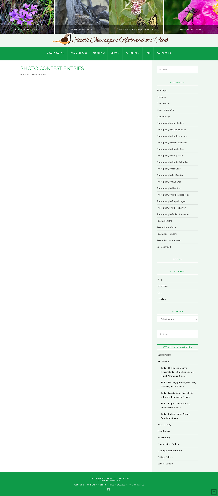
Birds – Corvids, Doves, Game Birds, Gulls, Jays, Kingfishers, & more (177, 395)
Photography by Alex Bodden (170, 123)
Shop (160, 279)
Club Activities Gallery (168, 444)
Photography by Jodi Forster (170, 175)
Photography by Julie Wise (169, 181)
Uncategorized (164, 246)
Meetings (161, 97)
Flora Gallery (164, 431)
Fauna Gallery (164, 424)
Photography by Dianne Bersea (171, 129)
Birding (103, 485)
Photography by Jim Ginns (169, 168)
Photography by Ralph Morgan (171, 201)
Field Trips (162, 90)
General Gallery (165, 463)
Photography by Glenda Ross (170, 149)
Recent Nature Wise (166, 227)
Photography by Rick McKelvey (171, 207)
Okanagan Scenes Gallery (170, 450)
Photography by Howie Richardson (173, 162)
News (111, 485)
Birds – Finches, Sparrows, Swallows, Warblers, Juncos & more (178, 384)
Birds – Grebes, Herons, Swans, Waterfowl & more (175, 416)
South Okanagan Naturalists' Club (120, 40)
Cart (160, 292)
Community (92, 485)
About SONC (79, 485)
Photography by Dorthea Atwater (172, 136)
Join (129, 485)
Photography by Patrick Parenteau (173, 194)
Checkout (162, 299)
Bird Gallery (163, 361)
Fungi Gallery (164, 437)
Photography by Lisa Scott (169, 188)
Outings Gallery (165, 457)
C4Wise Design (114, 481)
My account (163, 286)
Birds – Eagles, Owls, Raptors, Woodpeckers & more (175, 405)
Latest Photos (164, 354)
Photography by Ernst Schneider (172, 142)
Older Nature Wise (165, 110)
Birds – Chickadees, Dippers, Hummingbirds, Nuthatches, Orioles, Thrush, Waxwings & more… (177, 372)
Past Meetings (163, 116)
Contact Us (139, 485)
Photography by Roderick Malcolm (173, 214)
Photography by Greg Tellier (170, 155)
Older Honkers (164, 103)
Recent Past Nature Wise (168, 240)
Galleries (121, 485)
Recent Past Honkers (167, 233)
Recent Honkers (164, 220)
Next (211, 17)
